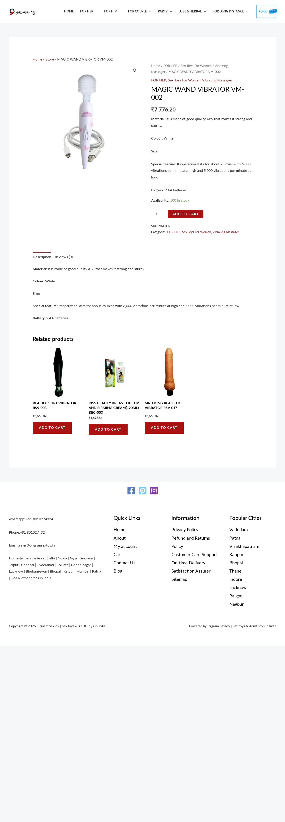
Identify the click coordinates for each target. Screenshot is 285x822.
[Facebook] (131, 490)
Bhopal (236, 563)
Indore (235, 579)
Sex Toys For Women (196, 66)
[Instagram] (154, 490)
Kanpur (236, 555)
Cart (118, 555)
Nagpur (236, 604)
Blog (118, 571)
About (120, 538)
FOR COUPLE (137, 11)
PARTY (163, 11)
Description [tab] (42, 257)
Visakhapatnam (244, 546)
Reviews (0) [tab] (64, 257)
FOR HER (86, 11)
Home (69, 11)
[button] (135, 71)
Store (49, 59)
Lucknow (238, 587)
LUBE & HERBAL (190, 11)
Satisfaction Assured (191, 571)
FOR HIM (110, 11)
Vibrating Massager (217, 80)
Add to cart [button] (52, 427)
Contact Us (124, 563)
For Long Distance (228, 11)
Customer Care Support (194, 555)
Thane (235, 571)
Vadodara (238, 530)
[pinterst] (142, 490)
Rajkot (235, 596)
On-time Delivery (188, 563)
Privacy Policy (184, 530)
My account (125, 546)
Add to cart (185, 214)
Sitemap (179, 579)
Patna (234, 538)
